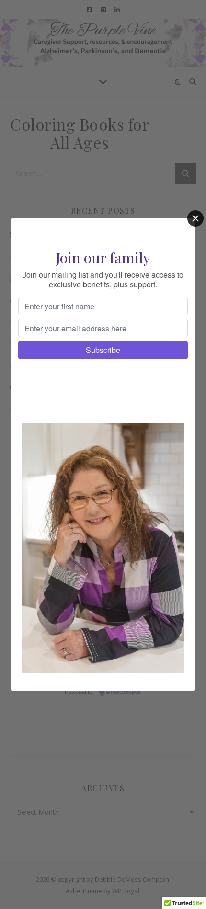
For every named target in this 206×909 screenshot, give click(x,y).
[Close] (195, 218)
